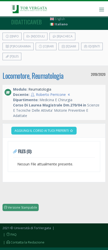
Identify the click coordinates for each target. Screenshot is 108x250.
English (59, 19)
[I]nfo (14, 36)
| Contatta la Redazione (23, 242)
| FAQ (10, 234)
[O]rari (48, 46)
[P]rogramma (20, 46)
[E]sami (70, 46)
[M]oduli (37, 36)
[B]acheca (64, 36)
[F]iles (14, 56)
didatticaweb (26, 22)
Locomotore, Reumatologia (33, 76)
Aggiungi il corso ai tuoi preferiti (42, 131)
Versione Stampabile (22, 207)
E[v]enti (94, 46)
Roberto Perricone (51, 94)
